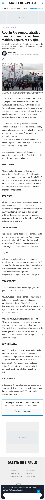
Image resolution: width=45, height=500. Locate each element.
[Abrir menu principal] (2, 2)
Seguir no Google (23, 484)
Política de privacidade (16, 490)
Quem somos (13, 470)
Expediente (29, 473)
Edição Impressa (31, 470)
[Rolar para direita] (42, 8)
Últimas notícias (15, 8)
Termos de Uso (30, 476)
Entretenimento (35, 8)
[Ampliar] (41, 66)
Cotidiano (25, 8)
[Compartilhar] (42, 2)
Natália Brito (11, 52)
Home (6, 8)
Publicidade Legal (14, 473)
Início (3, 27)
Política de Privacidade (16, 476)
